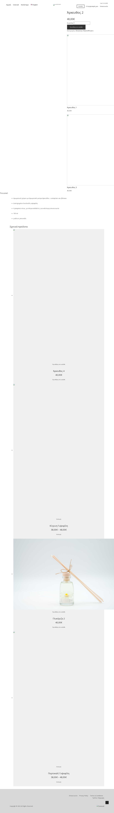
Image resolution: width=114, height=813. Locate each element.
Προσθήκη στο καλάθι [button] (58, 364)
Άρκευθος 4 (58, 371)
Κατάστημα (25, 5)
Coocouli (16, 5)
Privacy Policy (83, 796)
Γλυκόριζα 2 (59, 618)
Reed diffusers (88, 31)
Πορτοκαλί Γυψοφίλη (58, 773)
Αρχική (8, 5)
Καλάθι (80, 6)
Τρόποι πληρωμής (98, 798)
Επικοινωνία (104, 6)
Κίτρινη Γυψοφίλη (59, 525)
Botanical (79, 31)
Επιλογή (58, 519)
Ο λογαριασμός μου (92, 6)
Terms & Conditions (96, 796)
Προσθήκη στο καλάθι (76, 27)
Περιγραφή (4, 193)
